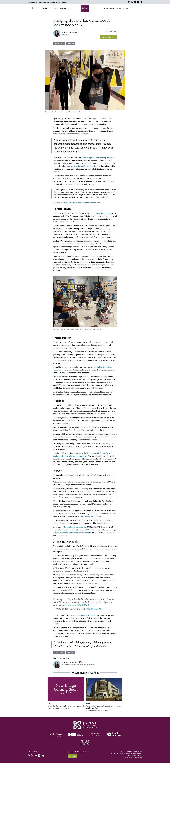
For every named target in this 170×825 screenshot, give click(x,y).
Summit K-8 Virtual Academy (83, 615)
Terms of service (128, 757)
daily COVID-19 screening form (89, 516)
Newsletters (108, 8)
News (45, 8)
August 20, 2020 (94, 609)
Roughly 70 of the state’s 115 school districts (83, 166)
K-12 (62, 43)
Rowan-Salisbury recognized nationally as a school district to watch (103, 707)
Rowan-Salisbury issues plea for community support (66, 706)
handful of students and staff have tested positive (72, 533)
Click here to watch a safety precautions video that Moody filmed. (76, 203)
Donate (118, 8)
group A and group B (103, 213)
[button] (111, 31)
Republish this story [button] (108, 37)
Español (63, 8)
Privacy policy (138, 757)
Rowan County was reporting (75, 527)
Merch (125, 8)
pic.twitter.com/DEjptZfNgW (76, 605)
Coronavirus (70, 43)
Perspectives (53, 8)
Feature (56, 43)
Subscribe (72, 756)
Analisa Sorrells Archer (70, 32)
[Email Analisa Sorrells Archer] (80, 662)
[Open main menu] (29, 8)
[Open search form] (33, 8)
